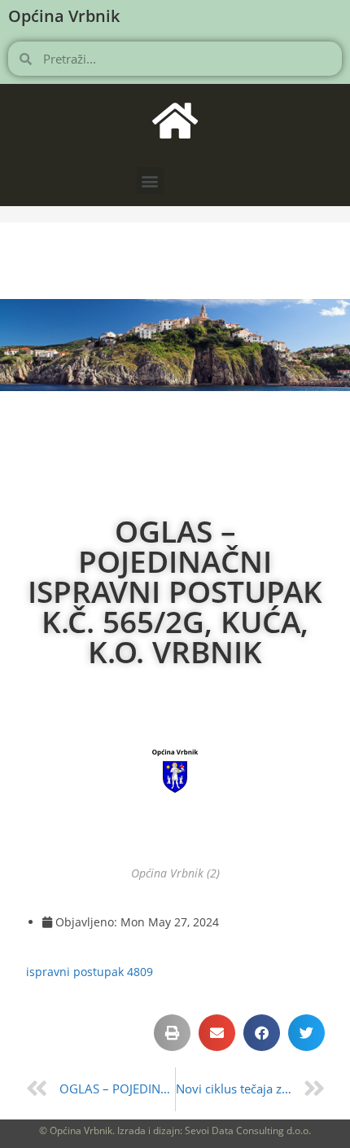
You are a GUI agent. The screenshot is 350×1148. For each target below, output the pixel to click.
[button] (150, 180)
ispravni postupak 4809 (89, 971)
